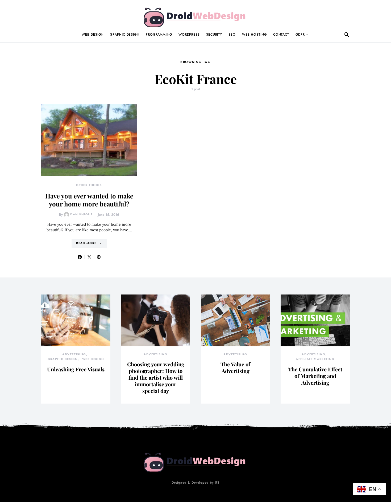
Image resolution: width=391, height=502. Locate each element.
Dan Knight (81, 214)
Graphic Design (124, 34)
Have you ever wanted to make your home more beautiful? (89, 200)
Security (214, 34)
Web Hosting (254, 34)
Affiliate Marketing (315, 359)
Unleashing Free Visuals (76, 369)
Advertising (74, 354)
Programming (159, 34)
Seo (232, 34)
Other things (89, 185)
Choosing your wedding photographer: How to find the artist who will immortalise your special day (155, 377)
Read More (86, 243)
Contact (281, 34)
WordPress (189, 34)
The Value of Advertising (235, 367)
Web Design (92, 34)
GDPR (300, 34)
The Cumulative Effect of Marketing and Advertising (315, 376)
